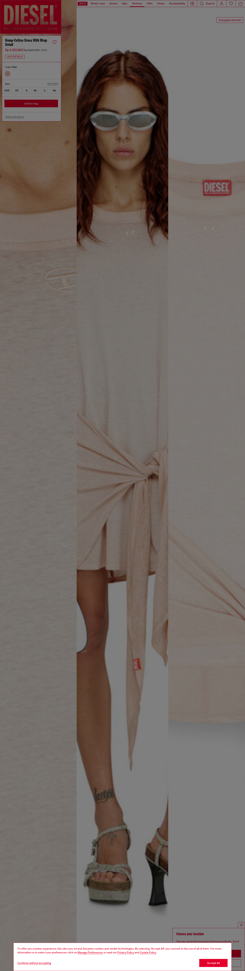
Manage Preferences (90, 952)
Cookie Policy (148, 952)
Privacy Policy (125, 952)
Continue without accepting (34, 962)
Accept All (213, 962)
